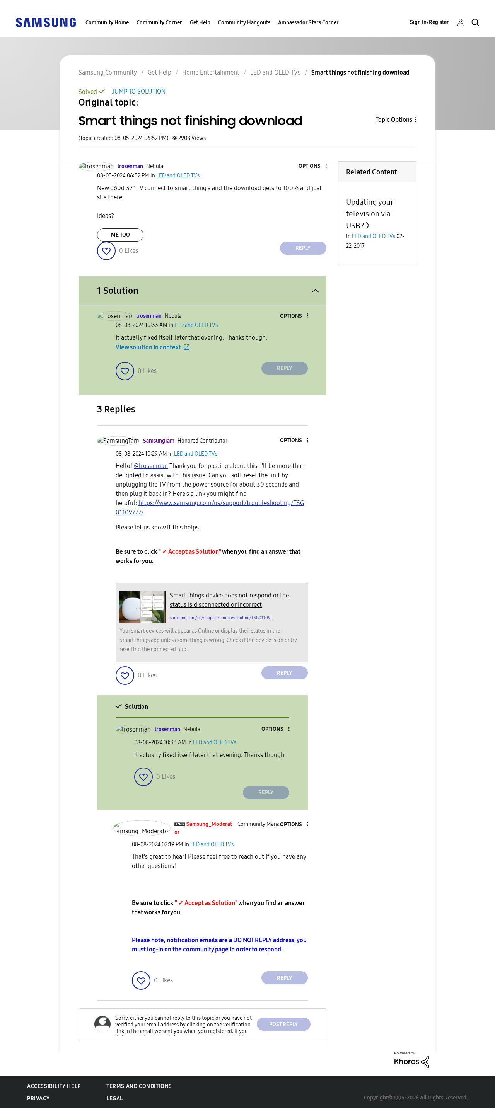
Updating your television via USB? (369, 213)
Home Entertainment (210, 72)
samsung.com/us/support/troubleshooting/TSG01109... (221, 617)
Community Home (107, 22)
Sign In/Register (429, 22)
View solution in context (148, 347)
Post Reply (283, 1024)
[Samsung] (45, 22)
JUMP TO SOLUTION (139, 91)
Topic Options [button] (394, 119)
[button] (312, 166)
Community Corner (159, 22)
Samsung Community (108, 72)
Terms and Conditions (139, 1086)
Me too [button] (120, 234)
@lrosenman (151, 466)
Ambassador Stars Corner (308, 22)
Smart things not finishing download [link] (360, 72)
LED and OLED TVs (275, 72)
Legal (114, 1098)
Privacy (38, 1098)
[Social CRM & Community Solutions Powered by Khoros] (411, 1059)
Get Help (200, 22)
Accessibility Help (54, 1086)
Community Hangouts (244, 22)
